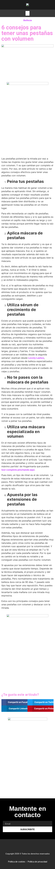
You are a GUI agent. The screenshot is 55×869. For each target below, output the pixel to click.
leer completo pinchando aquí (18, 469)
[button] (27, 13)
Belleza (27, 20)
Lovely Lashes (36, 357)
